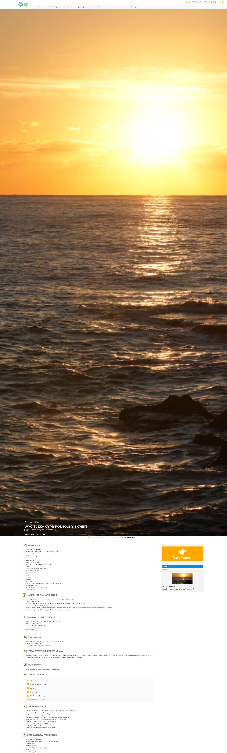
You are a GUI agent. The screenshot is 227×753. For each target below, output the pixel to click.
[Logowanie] (222, 2)
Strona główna (92, 537)
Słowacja (61, 7)
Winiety (54, 7)
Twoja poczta (46, 7)
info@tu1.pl (211, 2)
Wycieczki (106, 7)
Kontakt (38, 7)
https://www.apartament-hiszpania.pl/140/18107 (177, 589)
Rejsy (100, 7)
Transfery (94, 7)
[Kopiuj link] (193, 589)
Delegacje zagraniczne (82, 7)
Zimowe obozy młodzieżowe (121, 7)
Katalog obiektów (136, 7)
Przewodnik (69, 7)
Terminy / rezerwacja (182, 557)
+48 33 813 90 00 (195, 2)
